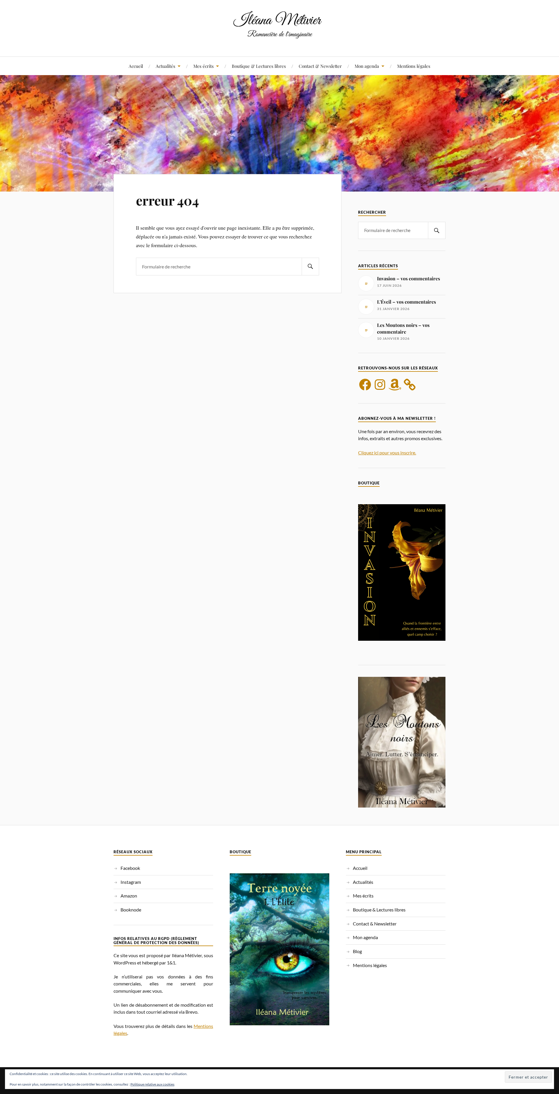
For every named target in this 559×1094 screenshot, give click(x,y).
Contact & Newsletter (320, 66)
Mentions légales (413, 66)
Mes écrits (203, 66)
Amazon (129, 895)
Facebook (130, 868)
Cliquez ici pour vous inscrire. (387, 452)
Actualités (165, 66)
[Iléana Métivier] (279, 38)
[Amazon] (395, 385)
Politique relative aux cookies (152, 1084)
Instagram (131, 882)
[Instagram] (380, 385)
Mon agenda (367, 66)
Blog (357, 951)
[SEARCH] (310, 266)
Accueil (136, 66)
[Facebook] (365, 385)
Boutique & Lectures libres (259, 66)
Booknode (131, 909)
